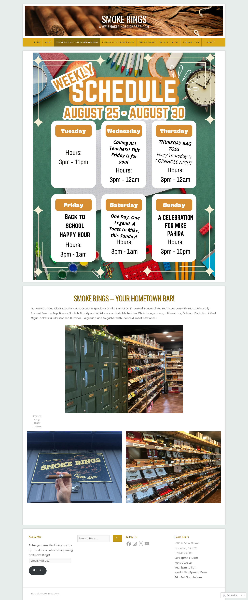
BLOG (175, 42)
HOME (37, 42)
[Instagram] (134, 543)
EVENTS (164, 42)
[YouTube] (147, 543)
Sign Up (38, 570)
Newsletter (35, 537)
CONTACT (209, 42)
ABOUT (48, 42)
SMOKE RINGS (124, 19)
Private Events (147, 42)
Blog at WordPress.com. (45, 593)
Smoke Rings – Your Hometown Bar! (77, 42)
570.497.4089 (183, 553)
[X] (141, 543)
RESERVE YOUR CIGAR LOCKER (118, 42)
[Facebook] (128, 543)
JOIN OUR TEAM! (191, 42)
